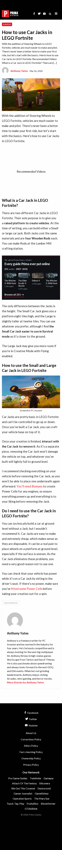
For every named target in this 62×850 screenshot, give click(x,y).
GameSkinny (41, 793)
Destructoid (44, 788)
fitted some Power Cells (26, 588)
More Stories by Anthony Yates (25, 682)
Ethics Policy (31, 745)
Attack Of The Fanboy (24, 783)
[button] (56, 13)
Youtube (33, 725)
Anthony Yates (19, 70)
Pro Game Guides (17, 778)
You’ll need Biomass (29, 486)
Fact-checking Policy (31, 751)
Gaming (7, 24)
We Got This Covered (23, 788)
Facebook (32, 712)
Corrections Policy (31, 739)
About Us (31, 732)
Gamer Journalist (23, 793)
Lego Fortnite (10, 603)
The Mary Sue (41, 798)
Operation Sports (22, 798)
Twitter (32, 719)
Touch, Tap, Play (15, 803)
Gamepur (49, 778)
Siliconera (44, 783)
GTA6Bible (31, 808)
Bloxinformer (48, 803)
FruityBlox (32, 803)
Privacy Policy (31, 764)
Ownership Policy (31, 758)
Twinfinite (35, 778)
